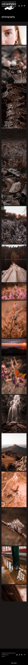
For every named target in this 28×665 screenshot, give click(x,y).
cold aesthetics (5, 654)
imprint (3, 656)
